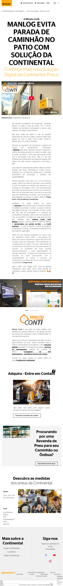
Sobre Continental (11, 556)
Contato (31, 574)
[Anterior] (3, 291)
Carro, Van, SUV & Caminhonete (9, 497)
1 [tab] (26, 310)
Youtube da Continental (25, 360)
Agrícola (6, 524)
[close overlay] (1, 582)
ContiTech (11, 552)
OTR (4, 517)
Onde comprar (41, 3)
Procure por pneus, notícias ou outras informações (34, 585)
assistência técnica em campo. (36, 354)
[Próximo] (59, 291)
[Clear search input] (51, 584)
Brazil (48, 3)
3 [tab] (33, 310)
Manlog (16, 150)
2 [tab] (29, 310)
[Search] (1, 584)
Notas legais (44, 574)
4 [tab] (36, 310)
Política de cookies (41, 576)
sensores (17, 205)
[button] (55, 370)
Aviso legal (57, 574)
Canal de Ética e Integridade (36, 572)
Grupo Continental (11, 548)
